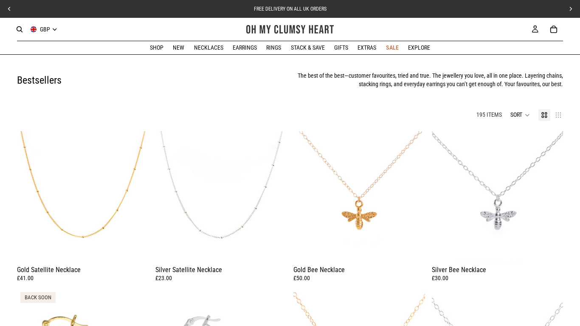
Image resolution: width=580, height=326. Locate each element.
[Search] (19, 29)
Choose (419, 249)
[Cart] (553, 29)
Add (142, 249)
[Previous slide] (29, 197)
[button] (520, 115)
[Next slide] (136, 197)
